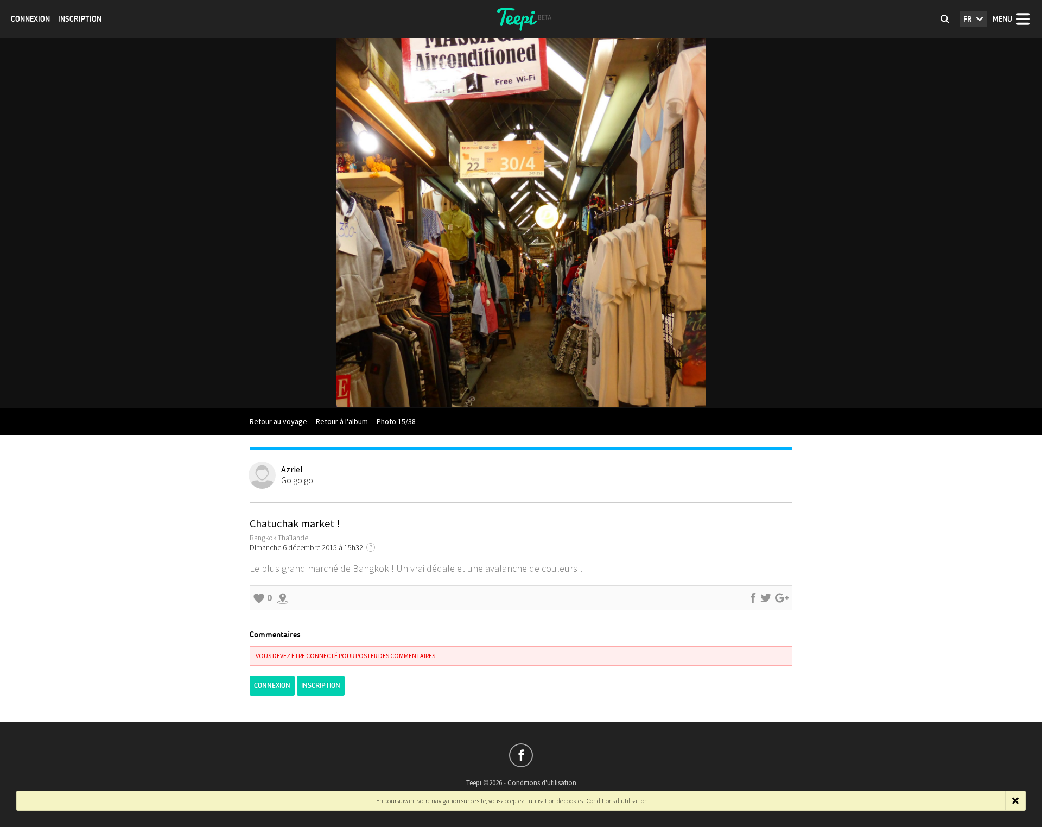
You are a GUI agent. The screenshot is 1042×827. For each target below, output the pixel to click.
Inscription (79, 19)
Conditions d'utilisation (541, 782)
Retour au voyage (278, 421)
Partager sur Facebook (753, 597)
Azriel (292, 469)
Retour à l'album (342, 421)
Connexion (30, 19)
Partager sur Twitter (766, 597)
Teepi (521, 19)
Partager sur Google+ (782, 597)
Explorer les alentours (282, 597)
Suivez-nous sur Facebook (521, 755)
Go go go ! (299, 480)
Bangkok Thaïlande (279, 537)
